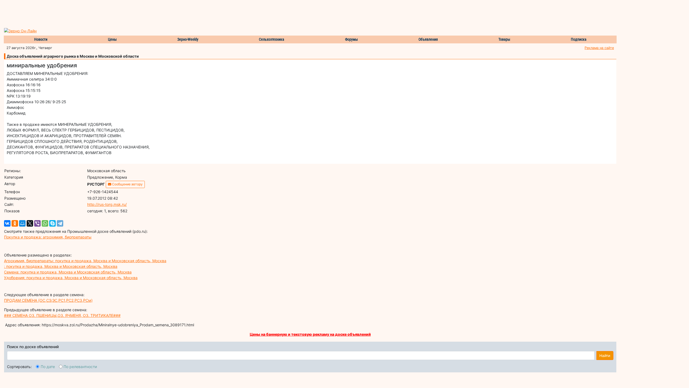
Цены (112, 39)
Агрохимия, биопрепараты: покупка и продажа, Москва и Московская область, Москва (85, 260)
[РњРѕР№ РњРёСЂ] (22, 223)
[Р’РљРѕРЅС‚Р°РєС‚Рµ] (7, 223)
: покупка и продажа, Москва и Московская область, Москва (60, 266)
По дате (48, 366)
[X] (30, 223)
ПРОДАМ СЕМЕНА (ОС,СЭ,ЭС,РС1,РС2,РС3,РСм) (48, 300)
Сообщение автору (127, 184)
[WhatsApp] (45, 223)
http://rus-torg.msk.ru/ (107, 204)
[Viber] (37, 223)
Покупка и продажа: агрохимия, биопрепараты (48, 237)
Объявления (428, 39)
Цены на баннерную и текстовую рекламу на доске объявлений (310, 334)
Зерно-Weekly (187, 39)
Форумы (351, 39)
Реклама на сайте (599, 48)
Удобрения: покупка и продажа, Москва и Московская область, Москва (71, 277)
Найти (604, 355)
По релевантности (80, 366)
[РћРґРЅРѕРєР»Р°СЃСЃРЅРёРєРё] (15, 223)
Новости (40, 39)
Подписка (578, 39)
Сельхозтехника (271, 39)
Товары (504, 39)
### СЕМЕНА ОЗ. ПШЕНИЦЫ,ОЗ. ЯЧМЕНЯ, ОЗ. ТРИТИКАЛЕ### (62, 315)
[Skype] (52, 223)
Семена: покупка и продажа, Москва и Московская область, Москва (68, 272)
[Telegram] (60, 223)
